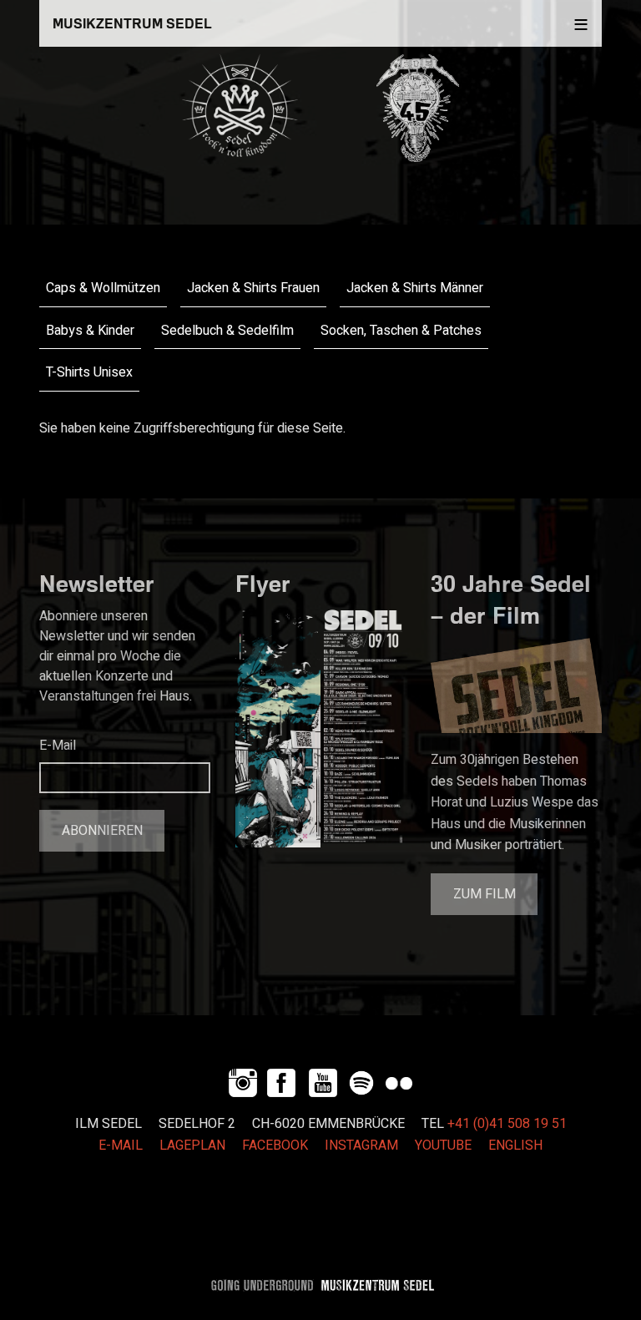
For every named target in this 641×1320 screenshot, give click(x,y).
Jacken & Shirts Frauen (253, 288)
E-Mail (57, 746)
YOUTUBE (443, 1145)
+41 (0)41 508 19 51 (507, 1124)
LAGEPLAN (192, 1145)
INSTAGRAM (361, 1145)
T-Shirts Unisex (89, 372)
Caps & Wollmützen (103, 288)
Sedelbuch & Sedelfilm (227, 331)
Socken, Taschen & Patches (401, 331)
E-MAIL (120, 1145)
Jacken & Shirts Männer (414, 288)
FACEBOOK (275, 1145)
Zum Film (484, 894)
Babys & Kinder (90, 331)
